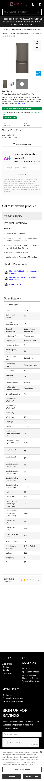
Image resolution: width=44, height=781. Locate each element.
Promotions (7, 673)
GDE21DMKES (13, 137)
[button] (4, 4)
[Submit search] (37, 12)
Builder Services (29, 675)
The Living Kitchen (30, 678)
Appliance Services (30, 672)
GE (12, 135)
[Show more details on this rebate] (39, 108)
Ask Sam (22, 174)
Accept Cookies (32, 776)
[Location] (26, 4)
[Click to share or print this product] (37, 42)
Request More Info (23, 144)
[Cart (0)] (40, 4)
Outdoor (5, 667)
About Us (26, 669)
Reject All (11, 776)
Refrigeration (16, 29)
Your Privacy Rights (22, 769)
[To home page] (15, 4)
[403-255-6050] (33, 4)
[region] (22, 765)
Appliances (6, 29)
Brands (5, 670)
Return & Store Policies (12, 701)
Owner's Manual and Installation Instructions (23, 278)
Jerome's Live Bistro (30, 681)
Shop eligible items (10, 118)
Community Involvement (12, 698)
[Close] (41, 752)
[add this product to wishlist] (37, 48)
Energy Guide (15, 284)
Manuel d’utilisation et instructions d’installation (23, 272)
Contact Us (7, 695)
